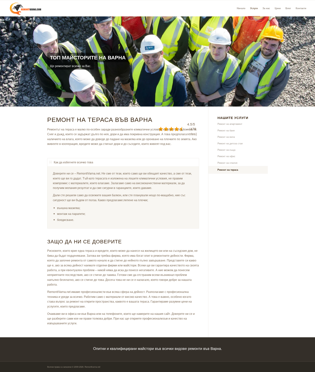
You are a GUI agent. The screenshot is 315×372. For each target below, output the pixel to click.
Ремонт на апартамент (229, 124)
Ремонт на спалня (227, 162)
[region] (123, 197)
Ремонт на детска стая (230, 143)
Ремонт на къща (226, 149)
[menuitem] (241, 8)
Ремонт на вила (226, 136)
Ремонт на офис (226, 156)
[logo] (24, 8)
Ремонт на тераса (227, 169)
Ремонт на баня (226, 130)
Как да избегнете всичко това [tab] (73, 162)
